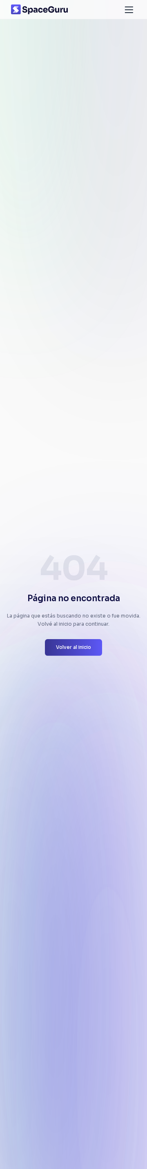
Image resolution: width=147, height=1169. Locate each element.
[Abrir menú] (129, 9)
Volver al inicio (73, 647)
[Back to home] (39, 9)
